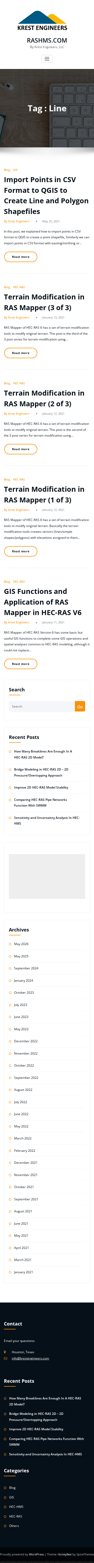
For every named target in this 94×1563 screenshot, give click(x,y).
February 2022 (24, 1150)
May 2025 (21, 956)
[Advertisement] (47, 876)
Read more (21, 257)
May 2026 (21, 944)
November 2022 (26, 1053)
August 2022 (23, 1089)
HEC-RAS (19, 287)
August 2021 (23, 1211)
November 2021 (26, 1175)
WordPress (37, 1554)
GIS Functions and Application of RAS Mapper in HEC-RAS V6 (42, 601)
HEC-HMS (16, 1506)
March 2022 (23, 1138)
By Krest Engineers (16, 221)
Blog (7, 170)
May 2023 (21, 1029)
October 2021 (24, 1187)
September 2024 (26, 968)
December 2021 (26, 1162)
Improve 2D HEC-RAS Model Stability (41, 787)
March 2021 (23, 1260)
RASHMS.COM (47, 40)
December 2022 (26, 1041)
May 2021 (21, 1235)
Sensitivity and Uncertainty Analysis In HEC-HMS (45, 1454)
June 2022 (21, 1114)
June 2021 (21, 1223)
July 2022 (20, 1102)
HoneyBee (65, 1554)
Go (80, 707)
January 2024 (23, 980)
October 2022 (24, 1065)
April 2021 (21, 1248)
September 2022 (26, 1077)
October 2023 (24, 992)
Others (14, 1526)
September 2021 (26, 1199)
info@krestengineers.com (30, 1358)
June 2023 (21, 1017)
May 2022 (21, 1126)
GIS (15, 170)
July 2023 (20, 1005)
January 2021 (23, 1272)
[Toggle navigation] (47, 59)
